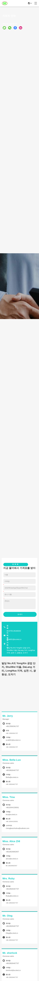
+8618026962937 (12, 852)
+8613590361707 (12, 726)
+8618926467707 (12, 770)
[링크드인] (21, 28)
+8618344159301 (12, 807)
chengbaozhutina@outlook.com (17, 828)
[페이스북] (16, 28)
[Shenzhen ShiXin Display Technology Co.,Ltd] (4, 3)
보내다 (19, 614)
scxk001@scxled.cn (14, 639)
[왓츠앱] (5, 28)
